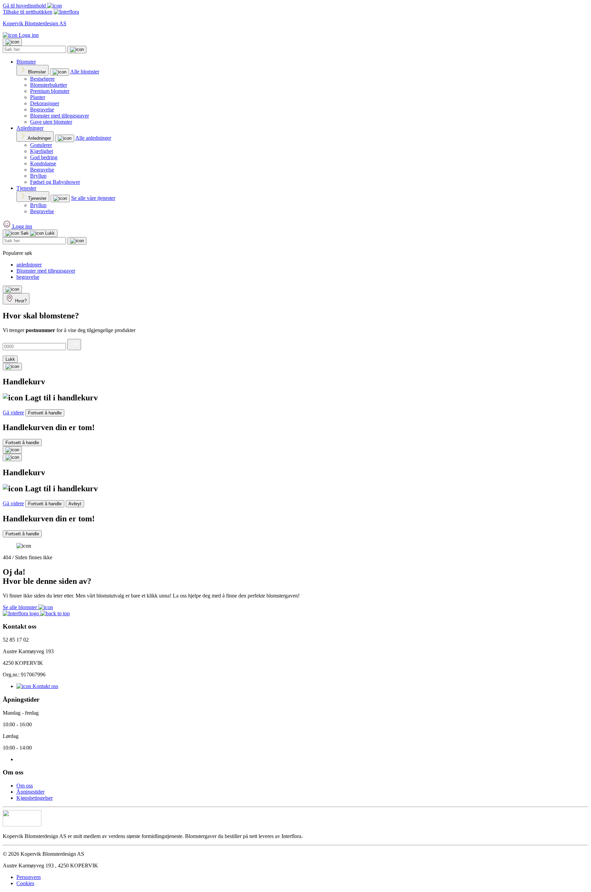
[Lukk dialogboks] (12, 457)
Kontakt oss (44, 686)
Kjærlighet (41, 151)
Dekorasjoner (44, 103)
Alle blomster (84, 71)
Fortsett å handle (45, 412)
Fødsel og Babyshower (55, 182)
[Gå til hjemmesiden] (21, 613)
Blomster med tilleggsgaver (59, 116)
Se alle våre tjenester (93, 198)
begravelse (27, 277)
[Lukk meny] (12, 42)
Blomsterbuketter (48, 85)
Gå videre (13, 412)
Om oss (24, 785)
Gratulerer (41, 145)
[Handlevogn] (12, 366)
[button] (55, 613)
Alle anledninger (93, 138)
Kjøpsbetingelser (34, 798)
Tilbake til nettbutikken (27, 12)
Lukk (10, 359)
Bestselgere (42, 79)
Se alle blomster (20, 607)
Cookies (25, 883)
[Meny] (12, 289)
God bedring (43, 157)
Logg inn (28, 35)
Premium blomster (49, 91)
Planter (37, 97)
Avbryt (74, 503)
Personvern (28, 877)
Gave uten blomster (51, 122)
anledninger (29, 264)
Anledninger (29, 128)
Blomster (26, 62)
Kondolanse (43, 163)
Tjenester (26, 188)
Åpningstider (30, 792)
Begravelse (42, 109)
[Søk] (77, 49)
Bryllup (38, 176)
